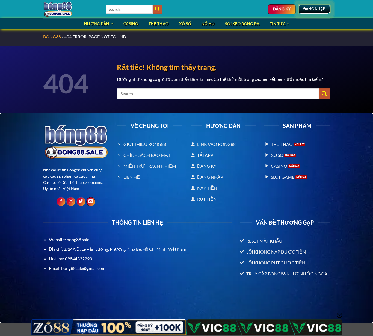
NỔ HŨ (208, 23)
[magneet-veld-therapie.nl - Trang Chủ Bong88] (70, 9)
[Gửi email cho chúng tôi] (90, 201)
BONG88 (52, 36)
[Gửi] (157, 9)
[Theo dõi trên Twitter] (80, 201)
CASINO (130, 23)
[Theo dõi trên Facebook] (61, 201)
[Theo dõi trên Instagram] (70, 201)
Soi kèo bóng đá (242, 23)
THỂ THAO (158, 23)
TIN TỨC (277, 23)
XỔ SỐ (185, 23)
